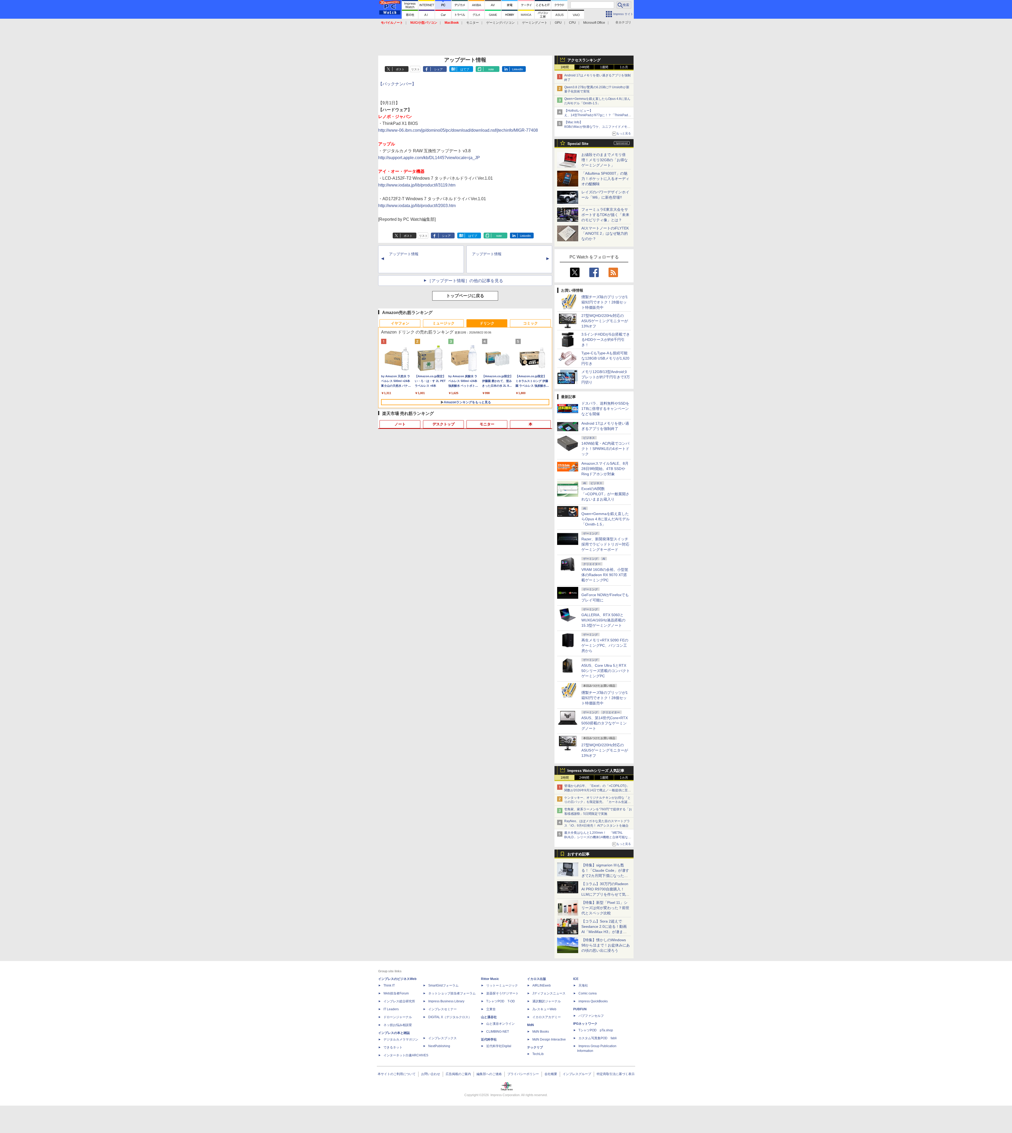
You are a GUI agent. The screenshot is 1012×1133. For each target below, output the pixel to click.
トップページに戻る (465, 295)
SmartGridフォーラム (443, 985)
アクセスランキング (584, 60)
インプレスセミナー (442, 1009)
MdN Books (540, 1031)
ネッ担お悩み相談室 (397, 1025)
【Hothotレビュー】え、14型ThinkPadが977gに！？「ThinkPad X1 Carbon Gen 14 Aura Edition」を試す (596, 115)
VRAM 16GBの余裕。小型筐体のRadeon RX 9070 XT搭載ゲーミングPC (604, 574)
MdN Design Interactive (549, 1039)
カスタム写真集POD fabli (597, 1038)
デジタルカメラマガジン (400, 1039)
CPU (572, 22)
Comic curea (587, 993)
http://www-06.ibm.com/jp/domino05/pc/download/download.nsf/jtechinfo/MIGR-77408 (458, 130)
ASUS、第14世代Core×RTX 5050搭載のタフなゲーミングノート (604, 723)
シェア (438, 69)
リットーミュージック (502, 985)
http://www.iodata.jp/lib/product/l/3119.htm (416, 185)
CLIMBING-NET (497, 1031)
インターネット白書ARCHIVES (405, 1055)
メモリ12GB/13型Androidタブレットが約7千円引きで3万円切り (605, 377)
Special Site (577, 143)
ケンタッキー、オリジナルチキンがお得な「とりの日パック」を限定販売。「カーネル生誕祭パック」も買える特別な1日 (597, 802)
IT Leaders (391, 1009)
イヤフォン (400, 323)
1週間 (604, 67)
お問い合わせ (430, 1074)
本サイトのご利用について (397, 1074)
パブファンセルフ (591, 1016)
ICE (575, 979)
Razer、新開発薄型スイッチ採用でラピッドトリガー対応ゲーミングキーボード (605, 544)
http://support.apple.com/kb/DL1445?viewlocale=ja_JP (429, 157)
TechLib (538, 1054)
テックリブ (535, 1047)
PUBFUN (580, 1009)
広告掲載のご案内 (458, 1074)
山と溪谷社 (489, 1017)
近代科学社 (489, 1039)
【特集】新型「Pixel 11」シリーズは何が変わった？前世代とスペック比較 (605, 907)
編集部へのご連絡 (489, 1074)
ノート (400, 424)
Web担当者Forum (396, 993)
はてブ (464, 69)
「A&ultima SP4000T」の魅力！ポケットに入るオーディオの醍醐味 (605, 178)
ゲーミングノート (534, 22)
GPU (558, 22)
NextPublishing (439, 1046)
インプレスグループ (577, 1074)
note (491, 69)
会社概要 (550, 1074)
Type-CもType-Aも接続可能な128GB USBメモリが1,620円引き (605, 358)
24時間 (584, 67)
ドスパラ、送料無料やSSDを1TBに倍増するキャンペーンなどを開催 (605, 408)
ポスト (400, 69)
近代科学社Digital (498, 1046)
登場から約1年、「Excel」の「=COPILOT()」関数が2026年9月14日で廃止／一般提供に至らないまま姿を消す (597, 790)
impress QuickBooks (593, 1001)
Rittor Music (490, 979)
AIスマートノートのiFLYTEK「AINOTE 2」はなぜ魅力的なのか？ (605, 233)
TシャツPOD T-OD (500, 1001)
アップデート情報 (404, 254)
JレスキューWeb (544, 1009)
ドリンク (487, 323)
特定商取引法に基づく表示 (616, 1074)
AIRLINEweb (541, 985)
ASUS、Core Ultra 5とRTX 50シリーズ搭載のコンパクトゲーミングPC (605, 670)
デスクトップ (443, 424)
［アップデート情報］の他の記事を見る (465, 280)
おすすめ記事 (578, 854)
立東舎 (491, 1009)
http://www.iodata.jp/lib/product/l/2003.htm (417, 205)
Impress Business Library (446, 1001)
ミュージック (443, 323)
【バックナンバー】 (397, 84)
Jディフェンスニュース (549, 993)
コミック (530, 323)
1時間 (565, 67)
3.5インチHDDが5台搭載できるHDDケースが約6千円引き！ (605, 339)
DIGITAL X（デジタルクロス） (449, 1017)
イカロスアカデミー (546, 1017)
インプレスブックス (442, 1038)
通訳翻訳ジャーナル (546, 1001)
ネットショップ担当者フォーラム (452, 993)
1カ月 (624, 67)
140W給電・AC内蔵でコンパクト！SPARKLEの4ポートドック (605, 448)
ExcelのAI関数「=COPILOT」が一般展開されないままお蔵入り (605, 494)
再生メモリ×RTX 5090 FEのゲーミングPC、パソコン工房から (604, 645)
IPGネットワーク (585, 1024)
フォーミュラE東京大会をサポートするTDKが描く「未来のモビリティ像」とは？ (605, 214)
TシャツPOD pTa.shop (595, 1030)
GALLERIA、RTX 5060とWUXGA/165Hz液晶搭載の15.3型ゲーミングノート (603, 620)
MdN (530, 1025)
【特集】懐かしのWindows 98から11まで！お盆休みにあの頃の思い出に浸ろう (605, 945)
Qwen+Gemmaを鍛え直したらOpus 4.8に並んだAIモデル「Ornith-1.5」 (605, 519)
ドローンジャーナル (397, 1017)
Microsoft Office (594, 22)
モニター (472, 22)
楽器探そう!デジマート (502, 993)
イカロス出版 (536, 979)
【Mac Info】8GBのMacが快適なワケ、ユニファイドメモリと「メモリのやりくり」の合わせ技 (597, 126)
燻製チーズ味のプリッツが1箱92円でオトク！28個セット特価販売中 (604, 302)
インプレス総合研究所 (399, 1001)
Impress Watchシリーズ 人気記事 (595, 770)
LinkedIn (517, 69)
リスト (415, 69)
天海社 (583, 985)
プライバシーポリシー (523, 1074)
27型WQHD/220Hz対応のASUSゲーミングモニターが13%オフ (604, 320)
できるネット (392, 1047)
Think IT (389, 985)
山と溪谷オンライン (500, 1024)
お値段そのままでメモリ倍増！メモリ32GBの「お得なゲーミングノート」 (604, 160)
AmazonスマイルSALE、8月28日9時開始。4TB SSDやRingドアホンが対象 (605, 468)
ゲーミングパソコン (500, 22)
